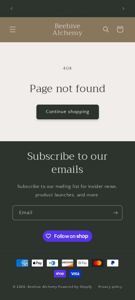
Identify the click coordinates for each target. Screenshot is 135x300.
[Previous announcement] (12, 8)
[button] (12, 29)
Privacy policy (110, 287)
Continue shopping (67, 111)
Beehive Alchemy (42, 286)
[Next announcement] (123, 8)
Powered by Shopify (75, 286)
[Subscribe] (115, 212)
